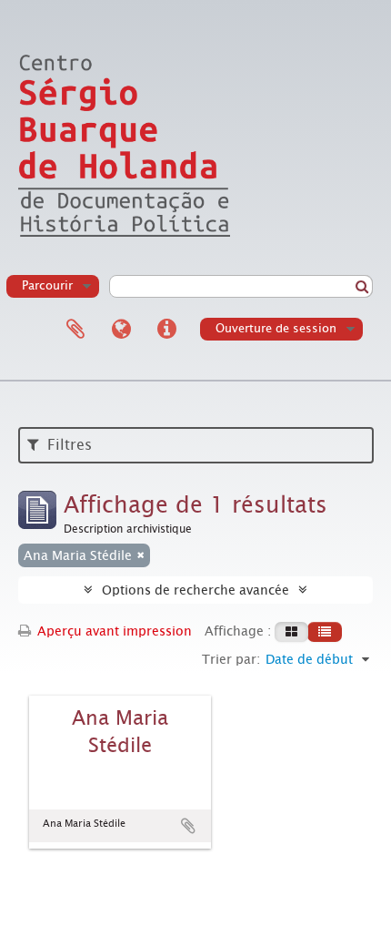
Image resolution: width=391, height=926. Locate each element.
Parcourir (47, 285)
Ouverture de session (276, 328)
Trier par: (231, 659)
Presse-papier (75, 329)
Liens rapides (166, 329)
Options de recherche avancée (195, 590)
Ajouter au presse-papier (188, 826)
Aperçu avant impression (113, 631)
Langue (121, 329)
